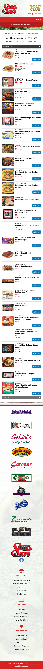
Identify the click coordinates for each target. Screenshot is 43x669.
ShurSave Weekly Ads (21, 580)
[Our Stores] (21, 471)
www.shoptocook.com (34, 664)
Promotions (28, 24)
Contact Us (21, 590)
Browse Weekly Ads (17, 24)
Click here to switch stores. (31, 33)
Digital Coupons (22, 613)
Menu (38, 19)
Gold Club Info (21, 635)
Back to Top (6, 397)
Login (29, 13)
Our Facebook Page (21, 649)
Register (37, 13)
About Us (21, 587)
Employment (21, 594)
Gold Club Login (21, 639)
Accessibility (18, 666)
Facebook (21, 560)
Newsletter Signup (21, 620)
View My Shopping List (28, 41)
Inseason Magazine (21, 646)
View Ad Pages (12, 41)
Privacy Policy (25, 666)
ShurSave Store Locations (21, 584)
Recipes (21, 609)
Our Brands (21, 642)
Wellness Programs (21, 616)
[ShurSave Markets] (9, 13)
